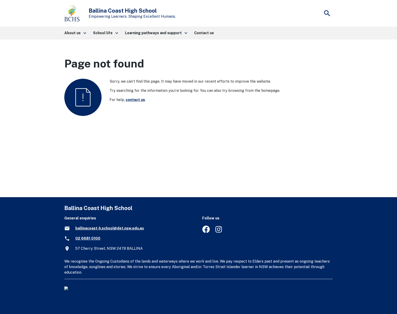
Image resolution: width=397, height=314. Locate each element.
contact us (135, 100)
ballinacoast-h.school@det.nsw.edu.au (109, 228)
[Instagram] (219, 232)
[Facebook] (206, 232)
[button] (75, 33)
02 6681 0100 (87, 238)
